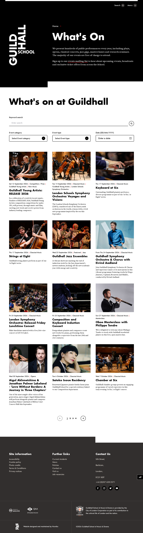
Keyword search (16, 117)
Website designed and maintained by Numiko (40, 526)
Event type (56, 132)
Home (55, 26)
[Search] (131, 123)
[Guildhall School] (18, 5)
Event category (15, 132)
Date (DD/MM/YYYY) (105, 132)
